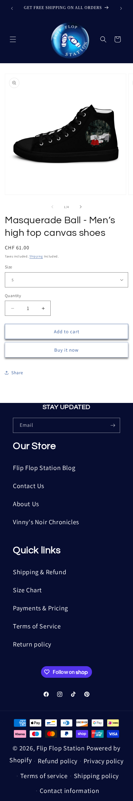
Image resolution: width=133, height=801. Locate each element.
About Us (26, 504)
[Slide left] (52, 207)
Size (8, 267)
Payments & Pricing (40, 608)
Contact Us (28, 486)
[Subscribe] (113, 425)
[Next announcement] (121, 8)
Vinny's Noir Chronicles (46, 522)
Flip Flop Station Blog (44, 468)
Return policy (32, 644)
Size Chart (27, 590)
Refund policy (57, 761)
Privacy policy (104, 761)
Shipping (36, 256)
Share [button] (17, 372)
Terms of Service (37, 626)
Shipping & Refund (39, 572)
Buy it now (66, 350)
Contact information (69, 790)
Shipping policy (96, 776)
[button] (13, 39)
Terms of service (44, 776)
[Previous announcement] (12, 8)
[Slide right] (81, 207)
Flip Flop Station (61, 748)
